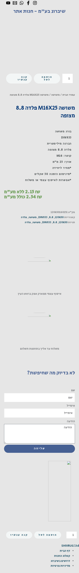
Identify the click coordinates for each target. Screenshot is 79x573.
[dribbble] (21, 3)
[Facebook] (28, 3)
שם (73, 390)
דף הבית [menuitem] (65, 551)
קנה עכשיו (23, 78)
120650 (59, 217)
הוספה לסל (47, 78)
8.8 (51, 217)
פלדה (24, 217)
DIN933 (42, 217)
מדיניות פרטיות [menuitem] (60, 566)
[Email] (15, 3)
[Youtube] (8, 3)
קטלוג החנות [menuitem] (62, 556)
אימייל (71, 406)
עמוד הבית (68, 95)
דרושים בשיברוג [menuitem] (60, 561)
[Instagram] (35, 3)
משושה (55, 95)
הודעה (71, 421)
